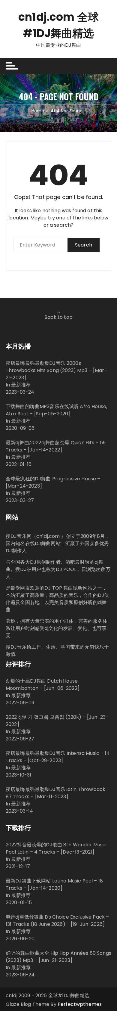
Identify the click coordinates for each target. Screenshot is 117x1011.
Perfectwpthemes (80, 1004)
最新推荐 (21, 384)
